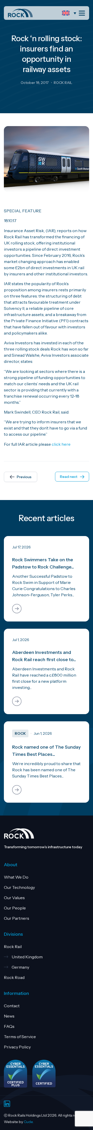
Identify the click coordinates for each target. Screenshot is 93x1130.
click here (61, 444)
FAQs (9, 1026)
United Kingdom (27, 956)
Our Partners (16, 918)
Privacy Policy (17, 1046)
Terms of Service (20, 1036)
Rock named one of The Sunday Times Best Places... (46, 750)
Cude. (29, 1121)
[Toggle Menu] (83, 13)
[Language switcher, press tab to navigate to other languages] (70, 13)
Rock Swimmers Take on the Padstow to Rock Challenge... (43, 563)
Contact (12, 1005)
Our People (15, 907)
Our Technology (19, 887)
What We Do (16, 877)
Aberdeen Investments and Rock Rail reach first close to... (44, 656)
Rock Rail (13, 946)
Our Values (14, 897)
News (9, 1016)
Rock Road (14, 977)
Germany (20, 967)
